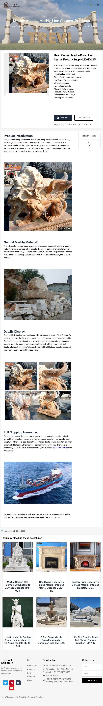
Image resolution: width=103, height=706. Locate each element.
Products (82, 21)
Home (11, 26)
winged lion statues (60, 448)
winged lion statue (83, 124)
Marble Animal (25, 21)
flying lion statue (66, 124)
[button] (97, 136)
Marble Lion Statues (56, 21)
